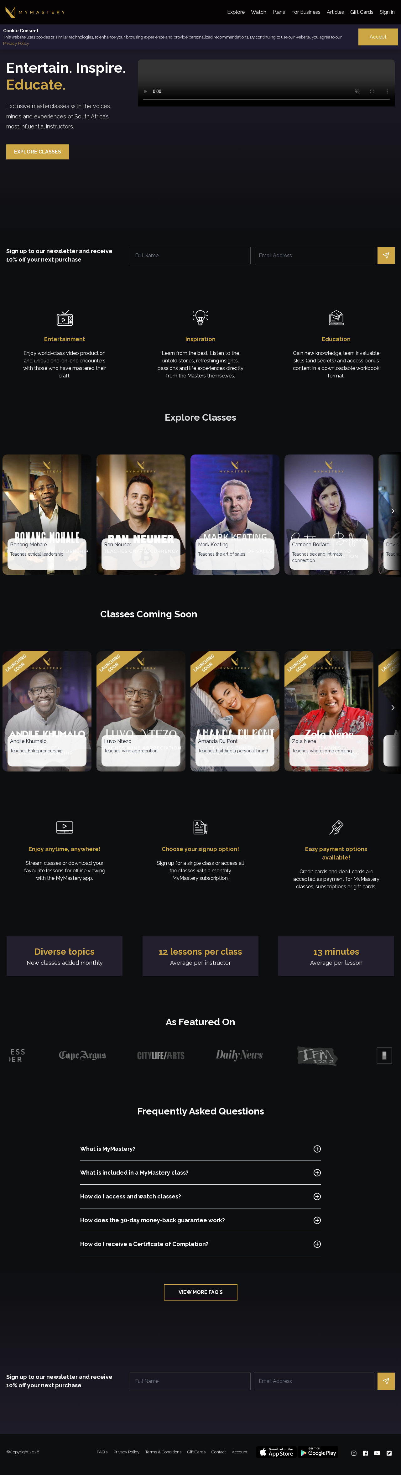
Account (239, 1452)
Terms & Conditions (163, 1452)
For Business (305, 12)
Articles (335, 12)
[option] (32, 1055)
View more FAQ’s (201, 1292)
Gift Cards (361, 12)
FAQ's (102, 1452)
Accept (378, 37)
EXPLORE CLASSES (37, 152)
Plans (279, 12)
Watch (258, 12)
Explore (236, 12)
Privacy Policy (16, 43)
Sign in (387, 12)
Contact (219, 1452)
